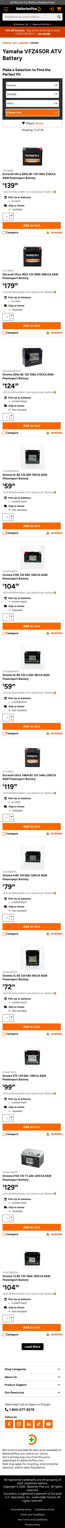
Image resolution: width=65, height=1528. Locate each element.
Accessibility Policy (21, 1509)
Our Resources (14, 1392)
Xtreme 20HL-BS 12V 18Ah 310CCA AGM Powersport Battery (28, 376)
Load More (32, 1347)
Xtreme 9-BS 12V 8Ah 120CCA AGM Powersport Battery (24, 877)
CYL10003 (7, 771)
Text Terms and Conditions (33, 1519)
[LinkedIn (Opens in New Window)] (29, 1424)
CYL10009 (7, 270)
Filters (30, 123)
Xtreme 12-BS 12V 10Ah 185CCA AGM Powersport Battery (26, 1278)
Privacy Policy (32, 1524)
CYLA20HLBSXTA (11, 370)
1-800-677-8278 (21, 1410)
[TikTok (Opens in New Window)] (38, 1424)
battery (6, 42)
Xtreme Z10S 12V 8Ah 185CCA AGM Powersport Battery (25, 576)
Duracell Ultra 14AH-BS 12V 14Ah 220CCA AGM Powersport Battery (29, 777)
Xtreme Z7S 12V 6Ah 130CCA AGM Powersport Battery (24, 1077)
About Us (11, 1377)
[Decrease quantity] (12, 218)
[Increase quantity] (12, 215)
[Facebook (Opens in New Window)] (9, 1424)
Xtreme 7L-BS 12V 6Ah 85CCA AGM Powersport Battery (24, 977)
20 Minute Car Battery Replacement (32, 2)
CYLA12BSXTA (10, 1272)
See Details (44, 33)
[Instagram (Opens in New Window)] (19, 1424)
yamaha (23, 42)
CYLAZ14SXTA (10, 1172)
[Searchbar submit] (59, 17)
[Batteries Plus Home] (29, 9)
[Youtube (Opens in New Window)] (48, 1424)
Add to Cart (31, 225)
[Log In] (51, 9)
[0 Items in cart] (58, 9)
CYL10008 (7, 170)
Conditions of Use (44, 1509)
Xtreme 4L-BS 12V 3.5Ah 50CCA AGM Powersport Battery (26, 676)
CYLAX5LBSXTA (10, 471)
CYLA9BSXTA (9, 871)
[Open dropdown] (55, 191)
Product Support (15, 1385)
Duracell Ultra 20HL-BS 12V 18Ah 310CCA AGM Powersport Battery (29, 176)
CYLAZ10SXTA (10, 571)
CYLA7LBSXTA (10, 971)
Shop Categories (15, 1369)
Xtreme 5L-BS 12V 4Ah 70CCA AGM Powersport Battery (24, 476)
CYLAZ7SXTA (9, 1072)
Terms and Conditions (32, 1514)
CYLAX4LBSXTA (10, 671)
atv (15, 42)
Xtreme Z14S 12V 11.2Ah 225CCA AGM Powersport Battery (26, 1177)
